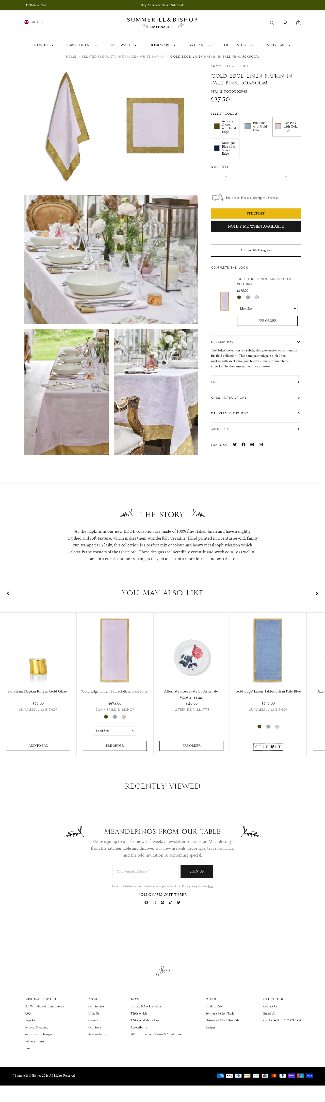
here (210, 886)
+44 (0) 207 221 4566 (35, 5)
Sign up (196, 871)
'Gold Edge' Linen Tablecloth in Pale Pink (264, 281)
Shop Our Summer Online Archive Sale (162, 5)
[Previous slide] (8, 593)
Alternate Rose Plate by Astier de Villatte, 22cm (191, 694)
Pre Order (267, 320)
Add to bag (38, 745)
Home (71, 57)
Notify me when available (256, 226)
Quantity (220, 166)
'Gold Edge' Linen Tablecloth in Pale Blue (268, 691)
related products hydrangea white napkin (123, 57)
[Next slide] (317, 593)
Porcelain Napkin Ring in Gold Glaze (37, 691)
